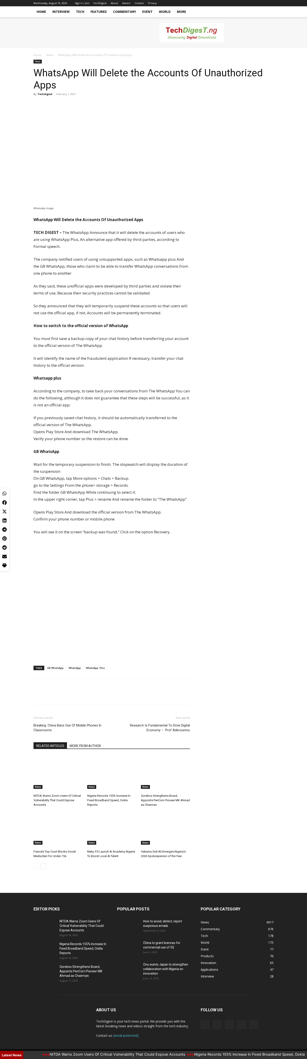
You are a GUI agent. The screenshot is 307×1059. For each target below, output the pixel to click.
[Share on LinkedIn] (4, 520)
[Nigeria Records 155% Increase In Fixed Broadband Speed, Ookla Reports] (111, 772)
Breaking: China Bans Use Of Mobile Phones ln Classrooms (67, 727)
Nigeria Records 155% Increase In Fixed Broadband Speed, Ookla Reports (108, 800)
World (165, 11)
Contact (139, 3)
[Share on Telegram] (4, 529)
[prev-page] (36, 866)
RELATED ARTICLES (50, 746)
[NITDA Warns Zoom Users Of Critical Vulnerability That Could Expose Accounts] (57, 772)
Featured (99, 11)
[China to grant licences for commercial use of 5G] (128, 948)
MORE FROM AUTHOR (85, 746)
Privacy (152, 3)
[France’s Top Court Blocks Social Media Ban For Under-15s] (57, 828)
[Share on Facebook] (4, 502)
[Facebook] (240, 3)
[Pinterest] (58, 104)
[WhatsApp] (69, 104)
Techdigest (45, 94)
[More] (79, 104)
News (49, 55)
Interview (61, 11)
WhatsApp (75, 668)
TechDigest (100, 3)
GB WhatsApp (55, 668)
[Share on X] (4, 511)
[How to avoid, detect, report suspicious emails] (128, 927)
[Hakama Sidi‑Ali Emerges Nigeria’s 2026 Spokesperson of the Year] (165, 828)
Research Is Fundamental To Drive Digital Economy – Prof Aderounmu (160, 727)
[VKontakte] (262, 3)
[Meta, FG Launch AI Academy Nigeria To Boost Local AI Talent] (111, 828)
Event (147, 11)
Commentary (124, 11)
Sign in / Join (82, 3)
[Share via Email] (4, 556)
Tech (80, 11)
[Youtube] (270, 3)
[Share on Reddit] (4, 547)
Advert (126, 3)
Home (41, 11)
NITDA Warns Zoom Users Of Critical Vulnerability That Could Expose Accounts (57, 800)
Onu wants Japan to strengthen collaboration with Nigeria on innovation (165, 969)
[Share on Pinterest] (4, 538)
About (114, 3)
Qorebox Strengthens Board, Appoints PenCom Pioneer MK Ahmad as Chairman (165, 800)
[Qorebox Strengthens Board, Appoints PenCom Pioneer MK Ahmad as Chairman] (165, 772)
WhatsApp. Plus (95, 668)
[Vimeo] (255, 3)
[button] (268, 12)
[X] (248, 3)
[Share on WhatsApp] (4, 493)
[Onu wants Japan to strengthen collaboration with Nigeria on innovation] (128, 970)
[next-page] (43, 866)
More (181, 11)
